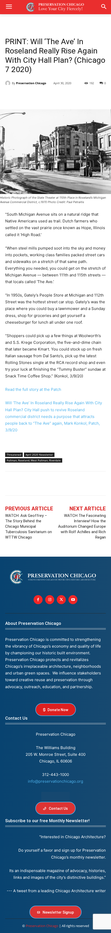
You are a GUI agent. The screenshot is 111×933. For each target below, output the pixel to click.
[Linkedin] (34, 96)
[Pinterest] (46, 96)
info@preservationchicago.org (55, 781)
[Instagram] (49, 599)
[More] (95, 484)
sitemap (55, 796)
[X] (22, 96)
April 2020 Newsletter (39, 454)
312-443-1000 (55, 774)
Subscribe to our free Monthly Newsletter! (47, 820)
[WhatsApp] (58, 96)
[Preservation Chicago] (8, 83)
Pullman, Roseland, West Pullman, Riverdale (34, 460)
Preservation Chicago (31, 83)
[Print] (81, 96)
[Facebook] (10, 96)
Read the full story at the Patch (33, 389)
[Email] (70, 96)
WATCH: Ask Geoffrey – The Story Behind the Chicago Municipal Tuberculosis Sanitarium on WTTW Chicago (28, 526)
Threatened (14, 454)
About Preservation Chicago (33, 623)
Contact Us (16, 718)
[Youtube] (72, 599)
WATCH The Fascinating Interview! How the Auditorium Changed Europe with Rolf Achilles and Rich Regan (82, 526)
